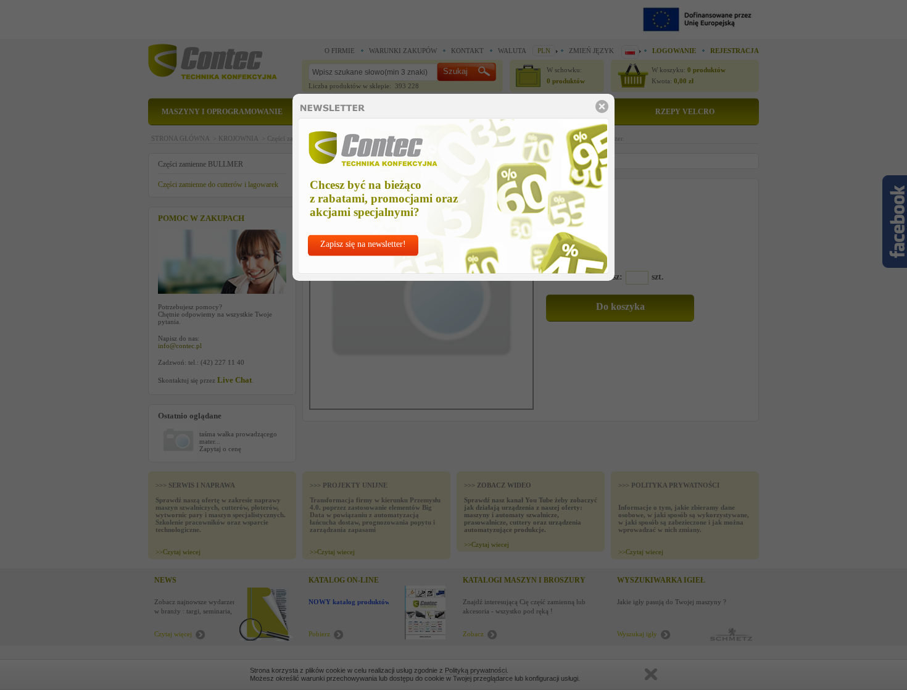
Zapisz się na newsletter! (363, 244)
